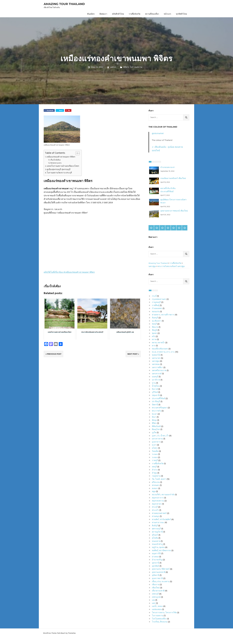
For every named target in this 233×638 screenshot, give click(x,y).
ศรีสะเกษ (156, 482)
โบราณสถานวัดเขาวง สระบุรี (59, 172)
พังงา (154, 417)
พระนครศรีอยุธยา (159, 407)
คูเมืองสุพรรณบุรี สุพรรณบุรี (58, 169)
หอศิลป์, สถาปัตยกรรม (161, 550)
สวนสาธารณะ (158, 522)
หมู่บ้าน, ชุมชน (158, 547)
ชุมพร (154, 333)
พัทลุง (154, 420)
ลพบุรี (154, 466)
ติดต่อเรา (103, 14)
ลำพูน (154, 473)
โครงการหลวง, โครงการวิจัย (164, 612)
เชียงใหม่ (156, 587)
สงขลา (155, 488)
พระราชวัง (156, 411)
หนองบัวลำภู (157, 544)
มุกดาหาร (156, 442)
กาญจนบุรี (156, 302)
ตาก (153, 345)
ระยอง (154, 457)
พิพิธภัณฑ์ (156, 426)
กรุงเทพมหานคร (159, 299)
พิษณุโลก (156, 429)
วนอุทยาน (156, 476)
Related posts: (56, 163)
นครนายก (156, 358)
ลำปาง (155, 469)
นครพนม (156, 364)
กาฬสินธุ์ (155, 305)
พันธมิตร (91, 14)
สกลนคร (155, 485)
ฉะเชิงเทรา (156, 321)
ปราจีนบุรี (156, 401)
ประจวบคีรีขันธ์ (158, 398)
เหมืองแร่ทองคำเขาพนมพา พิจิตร (60, 157)
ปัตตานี (155, 404)
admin (113, 67)
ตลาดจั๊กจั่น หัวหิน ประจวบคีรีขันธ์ (167, 190)
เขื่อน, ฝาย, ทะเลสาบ (160, 581)
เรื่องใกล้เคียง (55, 160)
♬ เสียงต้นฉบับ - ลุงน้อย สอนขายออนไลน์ (167, 148)
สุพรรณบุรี (156, 528)
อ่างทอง (155, 556)
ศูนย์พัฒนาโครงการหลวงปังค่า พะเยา (173, 201)
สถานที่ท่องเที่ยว (152, 14)
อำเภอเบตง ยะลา (167, 167)
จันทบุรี (155, 317)
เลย (153, 600)
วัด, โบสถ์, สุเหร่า (159, 479)
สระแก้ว (155, 510)
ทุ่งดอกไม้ (156, 355)
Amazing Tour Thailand (64, 4)
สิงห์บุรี (155, 525)
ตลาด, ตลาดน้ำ (158, 342)
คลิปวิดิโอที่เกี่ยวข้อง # (69, 272)
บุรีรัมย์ (155, 392)
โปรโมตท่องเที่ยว (159, 618)
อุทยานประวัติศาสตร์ (161, 569)
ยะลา (154, 445)
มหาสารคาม (157, 438)
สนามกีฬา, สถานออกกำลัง (163, 494)
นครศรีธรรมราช (159, 370)
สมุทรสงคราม (158, 500)
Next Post (132, 354)
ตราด (154, 339)
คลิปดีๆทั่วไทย (118, 14)
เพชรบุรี (155, 594)
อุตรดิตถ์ (155, 566)
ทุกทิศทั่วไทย (181, 14)
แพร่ (154, 603)
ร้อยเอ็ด (155, 451)
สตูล (154, 491)
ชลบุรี (154, 324)
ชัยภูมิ (154, 330)
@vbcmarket (158, 133)
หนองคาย (156, 541)
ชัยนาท (155, 327)
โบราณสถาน (136, 67)
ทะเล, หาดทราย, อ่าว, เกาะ (163, 352)
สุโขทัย (155, 538)
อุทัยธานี (155, 575)
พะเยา (154, 414)
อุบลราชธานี (157, 578)
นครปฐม (155, 361)
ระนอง (155, 454)
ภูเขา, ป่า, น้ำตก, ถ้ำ (160, 435)
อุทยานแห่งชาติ (158, 572)
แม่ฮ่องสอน (157, 609)
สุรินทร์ (155, 535)
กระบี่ (154, 296)
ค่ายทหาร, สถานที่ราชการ (163, 314)
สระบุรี (155, 507)
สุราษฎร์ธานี (157, 532)
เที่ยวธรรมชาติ (158, 590)
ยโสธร (155, 448)
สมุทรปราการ (158, 497)
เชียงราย (155, 584)
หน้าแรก (167, 14)
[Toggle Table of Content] (76, 153)
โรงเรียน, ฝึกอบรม (159, 621)
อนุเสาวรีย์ (156, 553)
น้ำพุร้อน (155, 386)
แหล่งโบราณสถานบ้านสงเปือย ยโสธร (63, 166)
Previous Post (54, 354)
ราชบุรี (155, 460)
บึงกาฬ (155, 389)
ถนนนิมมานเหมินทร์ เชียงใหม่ (173, 178)
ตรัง (153, 336)
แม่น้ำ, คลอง (157, 606)
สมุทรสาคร (157, 504)
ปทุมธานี (155, 395)
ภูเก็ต (154, 432)
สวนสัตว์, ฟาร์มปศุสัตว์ (161, 519)
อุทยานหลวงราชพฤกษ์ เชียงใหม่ (174, 211)
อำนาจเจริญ (157, 559)
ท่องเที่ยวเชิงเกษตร (160, 348)
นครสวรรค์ (157, 373)
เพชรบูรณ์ (156, 597)
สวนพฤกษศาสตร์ (159, 513)
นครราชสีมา (157, 367)
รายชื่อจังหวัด (134, 14)
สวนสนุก (155, 516)
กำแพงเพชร (157, 308)
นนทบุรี (155, 376)
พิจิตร (126, 67)
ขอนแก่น (156, 311)
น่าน (154, 383)
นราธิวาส (156, 379)
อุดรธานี (155, 563)
